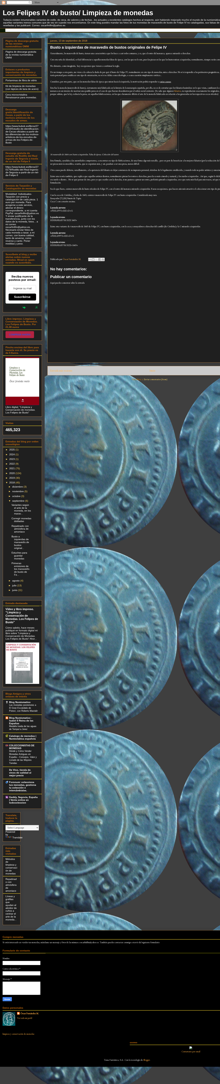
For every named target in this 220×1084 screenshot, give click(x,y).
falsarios (177, 90)
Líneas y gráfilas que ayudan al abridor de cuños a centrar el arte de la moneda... (11, 908)
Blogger (146, 1059)
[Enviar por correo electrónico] (90, 259)
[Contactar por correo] (190, 1048)
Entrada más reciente (61, 370)
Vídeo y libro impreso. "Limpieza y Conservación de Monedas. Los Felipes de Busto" (22, 616)
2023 (12, 459)
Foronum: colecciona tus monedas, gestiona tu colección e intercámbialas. (22, 786)
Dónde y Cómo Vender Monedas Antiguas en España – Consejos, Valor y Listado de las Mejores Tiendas (23, 757)
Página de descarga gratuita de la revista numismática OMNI (21, 54)
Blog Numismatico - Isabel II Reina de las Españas (21, 720)
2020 (12, 473)
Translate (17, 837)
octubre (16, 496)
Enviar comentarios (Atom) (155, 379)
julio (14, 585)
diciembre (18, 486)
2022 (12, 463)
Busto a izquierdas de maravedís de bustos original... (20, 542)
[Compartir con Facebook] (99, 259)
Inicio (152, 370)
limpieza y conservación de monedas (18, 1033)
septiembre (18, 500)
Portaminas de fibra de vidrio (21, 80)
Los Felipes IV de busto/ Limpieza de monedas (78, 13)
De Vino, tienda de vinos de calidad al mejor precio (20, 773)
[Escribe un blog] (93, 259)
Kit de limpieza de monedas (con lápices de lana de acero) (22, 87)
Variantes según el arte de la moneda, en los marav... (21, 509)
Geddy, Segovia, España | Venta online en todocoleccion (23, 800)
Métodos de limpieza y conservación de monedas (11, 866)
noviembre (18, 491)
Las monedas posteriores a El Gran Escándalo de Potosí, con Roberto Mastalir (23, 708)
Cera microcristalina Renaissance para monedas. (21, 96)
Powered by (14, 307)
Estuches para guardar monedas (19, 555)
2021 (12, 468)
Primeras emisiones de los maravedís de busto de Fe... (20, 569)
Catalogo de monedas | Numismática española (22, 737)
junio (15, 590)
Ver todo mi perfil (24, 1018)
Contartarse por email (191, 1051)
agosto (16, 580)
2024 (12, 454)
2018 (12, 482)
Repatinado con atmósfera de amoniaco (20, 529)
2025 (12, 449)
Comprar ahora (20, 334)
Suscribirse (22, 297)
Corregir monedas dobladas (21, 520)
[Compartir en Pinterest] (103, 259)
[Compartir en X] (96, 259)
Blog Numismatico (20, 702)
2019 (12, 477)
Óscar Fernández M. (29, 1013)
